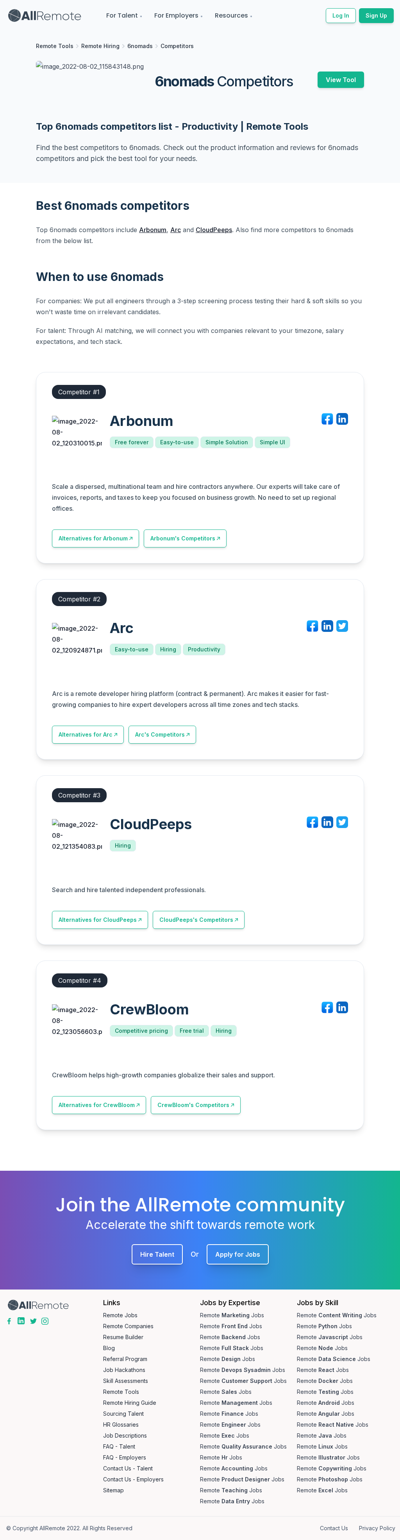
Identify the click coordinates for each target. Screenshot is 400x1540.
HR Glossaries (121, 1424)
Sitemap (113, 1490)
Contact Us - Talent (128, 1468)
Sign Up (376, 15)
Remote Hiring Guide (129, 1402)
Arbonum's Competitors (182, 538)
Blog (109, 1348)
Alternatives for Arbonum (93, 538)
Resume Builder (123, 1337)
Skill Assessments (125, 1380)
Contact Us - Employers (133, 1479)
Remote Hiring (100, 46)
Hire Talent (157, 1254)
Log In (340, 15)
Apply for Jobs (237, 1254)
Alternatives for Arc (85, 734)
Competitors (177, 46)
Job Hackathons (124, 1370)
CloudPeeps (214, 230)
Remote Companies (128, 1326)
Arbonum (152, 230)
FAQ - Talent (119, 1446)
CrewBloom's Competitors (193, 1105)
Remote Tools (54, 46)
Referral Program (125, 1359)
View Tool (341, 80)
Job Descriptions (125, 1435)
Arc (175, 230)
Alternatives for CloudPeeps (98, 919)
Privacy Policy (377, 1528)
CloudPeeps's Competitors (196, 919)
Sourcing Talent (123, 1413)
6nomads (140, 46)
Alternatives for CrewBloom (97, 1105)
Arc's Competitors (160, 734)
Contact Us (334, 1528)
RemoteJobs (232, 1315)
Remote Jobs (120, 1315)
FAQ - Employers (124, 1457)
